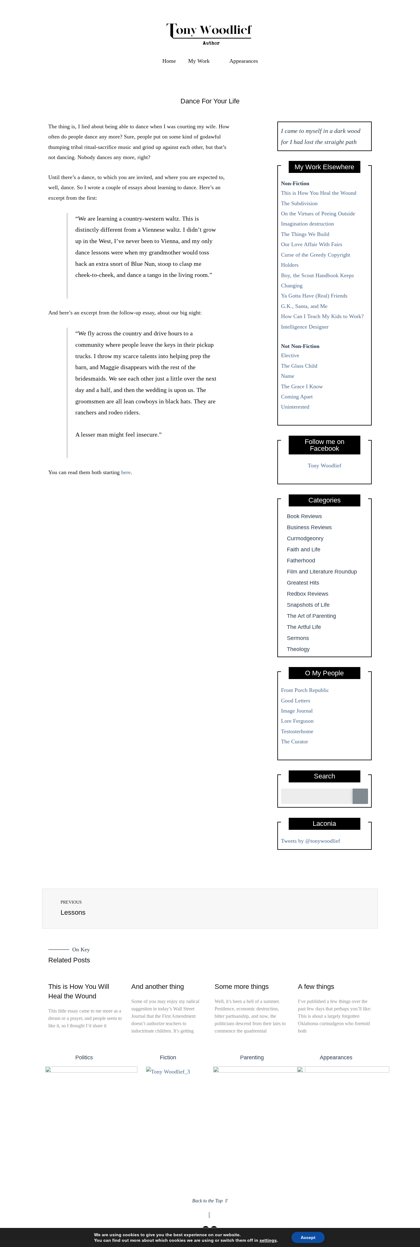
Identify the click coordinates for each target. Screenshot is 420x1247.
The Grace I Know (302, 386)
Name (287, 376)
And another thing (157, 986)
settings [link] (268, 1240)
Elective (290, 355)
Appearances (243, 61)
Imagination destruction (307, 224)
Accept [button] (308, 1237)
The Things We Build (305, 234)
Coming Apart (297, 397)
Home (169, 61)
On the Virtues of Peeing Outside (318, 213)
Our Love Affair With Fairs (311, 244)
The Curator (294, 741)
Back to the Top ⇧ (210, 1200)
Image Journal (297, 711)
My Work (199, 61)
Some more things (242, 986)
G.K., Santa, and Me (304, 306)
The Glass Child (299, 366)
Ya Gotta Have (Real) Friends (314, 296)
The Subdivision (299, 203)
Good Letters (295, 700)
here (126, 472)
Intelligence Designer (305, 327)
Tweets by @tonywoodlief (310, 841)
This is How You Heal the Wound (318, 193)
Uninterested (295, 407)
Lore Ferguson (297, 721)
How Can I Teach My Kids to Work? (322, 316)
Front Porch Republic (305, 690)
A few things (316, 986)
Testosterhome (297, 731)
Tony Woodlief (324, 465)
